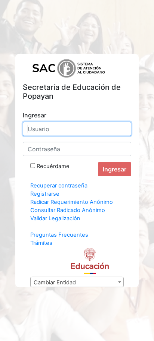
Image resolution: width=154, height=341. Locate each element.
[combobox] (77, 282)
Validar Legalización (55, 218)
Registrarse (44, 193)
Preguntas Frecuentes (59, 234)
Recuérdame (53, 166)
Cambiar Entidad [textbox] (55, 282)
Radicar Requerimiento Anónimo (71, 202)
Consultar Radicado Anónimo (67, 210)
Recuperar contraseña (58, 185)
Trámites (41, 243)
